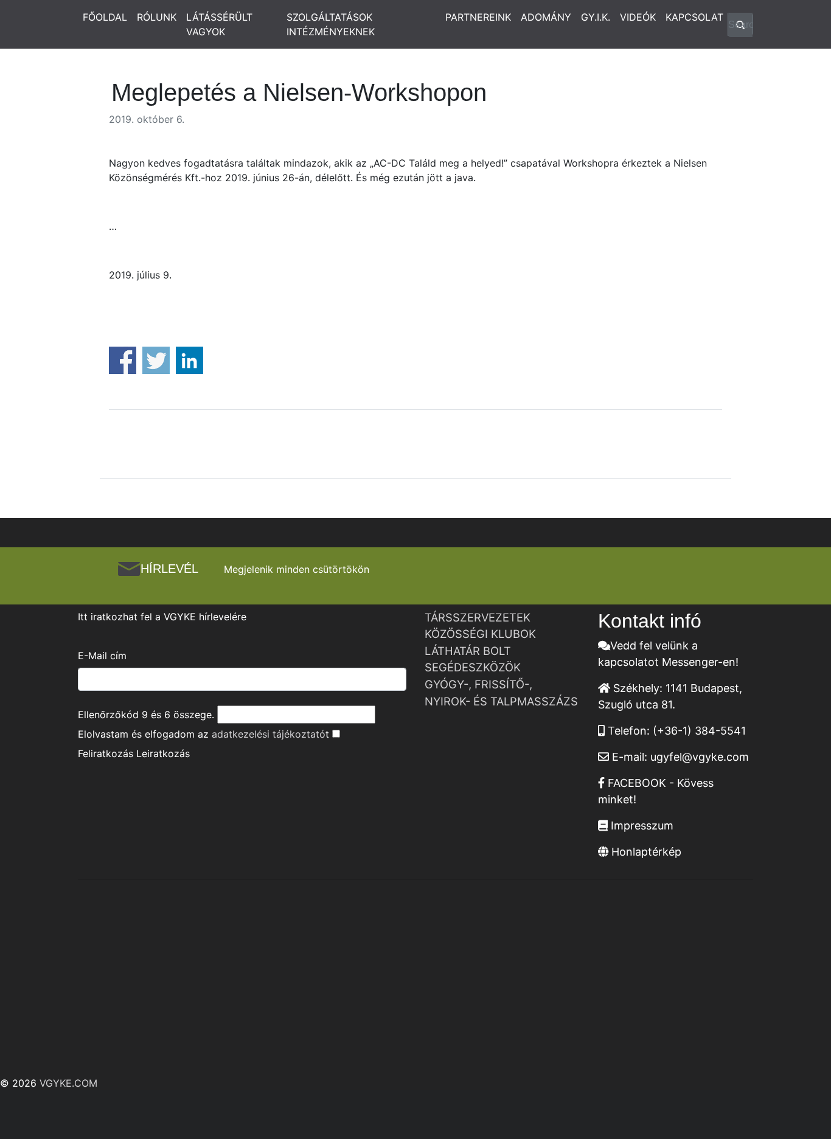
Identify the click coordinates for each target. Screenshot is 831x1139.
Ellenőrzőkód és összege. (146, 714)
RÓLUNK (156, 17)
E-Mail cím (102, 655)
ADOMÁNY (546, 17)
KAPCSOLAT (694, 17)
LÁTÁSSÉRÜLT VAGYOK (219, 24)
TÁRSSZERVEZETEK (477, 617)
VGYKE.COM (68, 1083)
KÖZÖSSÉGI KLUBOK (480, 633)
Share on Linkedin (189, 360)
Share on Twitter (156, 360)
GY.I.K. (595, 17)
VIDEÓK (638, 17)
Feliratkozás (105, 753)
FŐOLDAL (105, 17)
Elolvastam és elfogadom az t (203, 734)
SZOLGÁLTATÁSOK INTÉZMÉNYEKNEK (331, 24)
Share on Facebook (122, 360)
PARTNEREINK (478, 17)
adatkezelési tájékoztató (268, 734)
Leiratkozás (163, 753)
